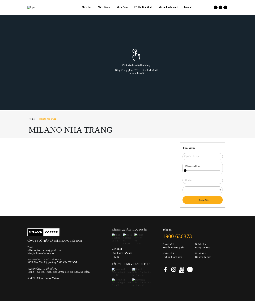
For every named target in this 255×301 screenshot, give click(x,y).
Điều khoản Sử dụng (122, 253)
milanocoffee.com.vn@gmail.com (44, 250)
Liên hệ (115, 257)
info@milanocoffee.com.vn (40, 253)
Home (32, 119)
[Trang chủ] (75, 7)
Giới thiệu (117, 249)
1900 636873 (177, 236)
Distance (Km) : (193, 166)
